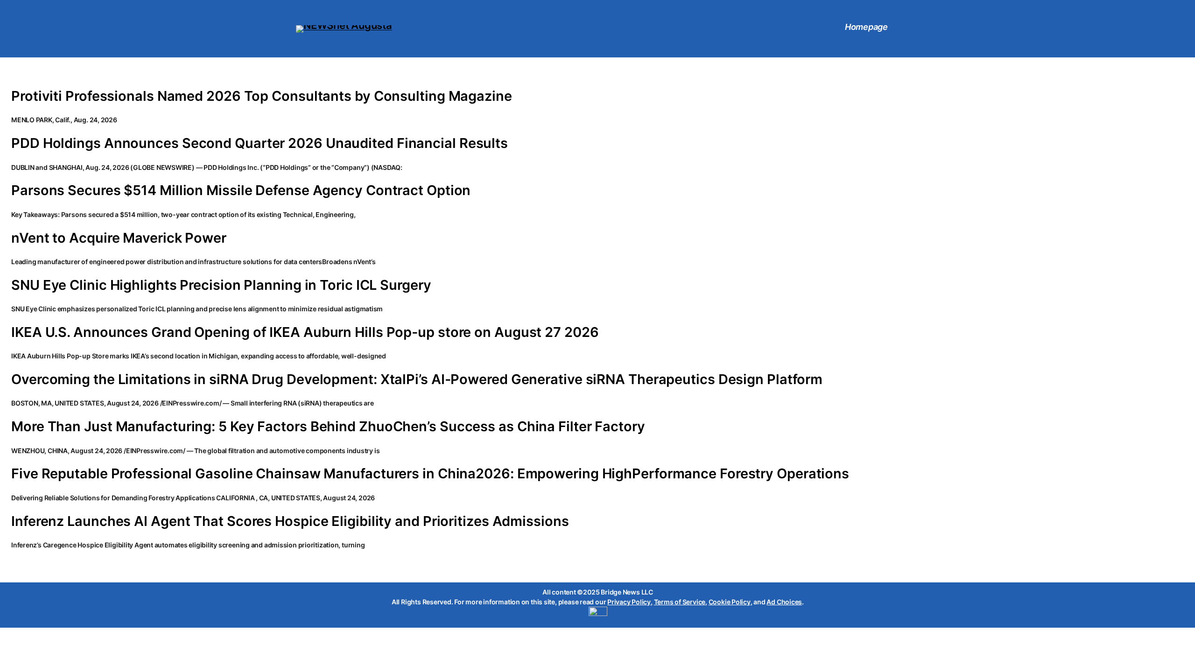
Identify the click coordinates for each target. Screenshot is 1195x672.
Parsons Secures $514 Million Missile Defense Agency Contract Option (241, 190)
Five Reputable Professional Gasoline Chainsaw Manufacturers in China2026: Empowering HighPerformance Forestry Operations (430, 473)
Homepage (866, 27)
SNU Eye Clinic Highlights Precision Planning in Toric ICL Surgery (221, 285)
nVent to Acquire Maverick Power (118, 238)
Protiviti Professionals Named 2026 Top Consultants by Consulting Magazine (261, 96)
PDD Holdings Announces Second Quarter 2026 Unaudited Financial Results (259, 143)
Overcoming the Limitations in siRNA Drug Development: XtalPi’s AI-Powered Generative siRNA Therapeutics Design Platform (416, 379)
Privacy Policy (629, 602)
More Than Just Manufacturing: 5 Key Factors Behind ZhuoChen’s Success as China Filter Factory (328, 426)
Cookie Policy (730, 602)
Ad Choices (784, 602)
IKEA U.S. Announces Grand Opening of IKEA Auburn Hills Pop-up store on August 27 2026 (305, 332)
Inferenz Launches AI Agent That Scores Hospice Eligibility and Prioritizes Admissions (290, 521)
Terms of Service (679, 602)
